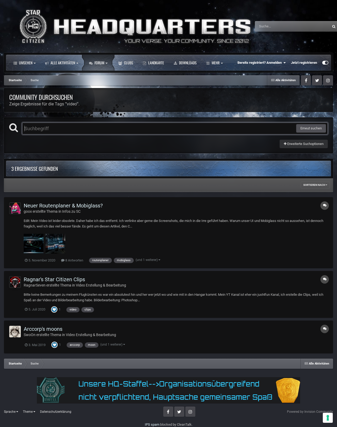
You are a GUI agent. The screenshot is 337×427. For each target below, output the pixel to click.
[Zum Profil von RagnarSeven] (15, 282)
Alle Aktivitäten (62, 62)
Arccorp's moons (43, 329)
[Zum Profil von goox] (15, 208)
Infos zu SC (71, 211)
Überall (316, 26)
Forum (99, 62)
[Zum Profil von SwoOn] (15, 331)
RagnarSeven (35, 285)
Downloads (187, 62)
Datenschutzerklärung (55, 412)
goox (28, 211)
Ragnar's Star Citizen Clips (54, 279)
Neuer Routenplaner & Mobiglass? (63, 205)
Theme (28, 412)
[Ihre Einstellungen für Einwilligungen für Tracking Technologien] (328, 418)
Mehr (215, 62)
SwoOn (30, 335)
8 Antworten (74, 260)
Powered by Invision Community (310, 412)
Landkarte (155, 62)
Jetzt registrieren (304, 63)
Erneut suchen (311, 128)
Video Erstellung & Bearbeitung (101, 285)
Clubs (128, 62)
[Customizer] (325, 63)
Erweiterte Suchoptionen (305, 144)
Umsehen (25, 62)
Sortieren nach (314, 184)
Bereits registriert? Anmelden (260, 63)
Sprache (10, 412)
